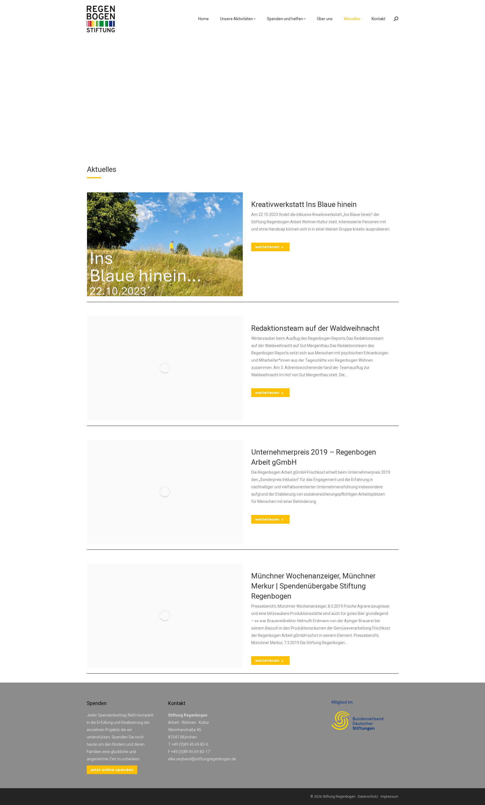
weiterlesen (267, 247)
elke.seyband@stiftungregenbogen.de (202, 759)
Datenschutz (368, 797)
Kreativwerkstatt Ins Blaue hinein (304, 204)
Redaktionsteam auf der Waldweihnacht (315, 328)
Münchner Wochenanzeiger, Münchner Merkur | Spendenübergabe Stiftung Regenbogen (313, 586)
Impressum (389, 797)
